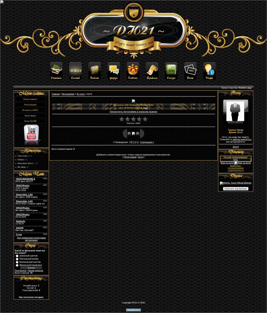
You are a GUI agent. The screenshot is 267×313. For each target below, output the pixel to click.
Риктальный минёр (29, 259)
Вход (140, 157)
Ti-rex (145, 108)
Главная (56, 94)
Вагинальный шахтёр (30, 262)
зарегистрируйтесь (242, 139)
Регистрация (130, 157)
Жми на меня (227, 163)
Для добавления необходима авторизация (31, 239)
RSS (249, 88)
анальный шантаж (29, 255)
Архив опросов (35, 270)
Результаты (20, 270)
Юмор (21, 159)
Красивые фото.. (26, 163)
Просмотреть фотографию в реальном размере (133, 111)
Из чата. (22, 167)
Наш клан (22, 156)
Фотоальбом (68, 94)
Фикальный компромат (31, 265)
